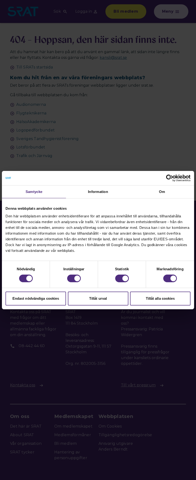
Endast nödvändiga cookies (35, 298)
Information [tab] (98, 191)
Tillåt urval (98, 298)
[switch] (74, 278)
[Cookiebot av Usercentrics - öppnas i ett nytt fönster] (170, 177)
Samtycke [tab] (34, 191)
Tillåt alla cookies (160, 298)
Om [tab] (162, 191)
